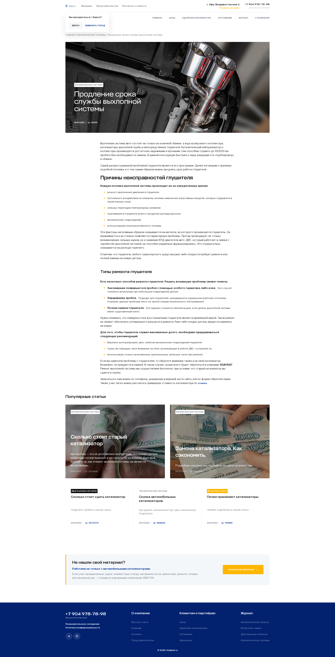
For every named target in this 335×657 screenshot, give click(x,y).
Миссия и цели (139, 622)
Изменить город (95, 25)
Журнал (243, 18)
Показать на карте (229, 8)
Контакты (136, 634)
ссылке (202, 383)
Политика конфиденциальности (82, 627)
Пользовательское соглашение (82, 624)
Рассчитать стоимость (134, 6)
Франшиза (86, 6)
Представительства (107, 6)
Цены (172, 18)
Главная (157, 18)
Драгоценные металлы (254, 634)
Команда (136, 628)
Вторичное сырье (251, 628)
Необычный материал (243, 569)
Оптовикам (225, 18)
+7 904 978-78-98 (85, 613)
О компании (262, 18)
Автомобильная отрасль (255, 622)
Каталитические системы (255, 640)
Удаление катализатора (196, 18)
